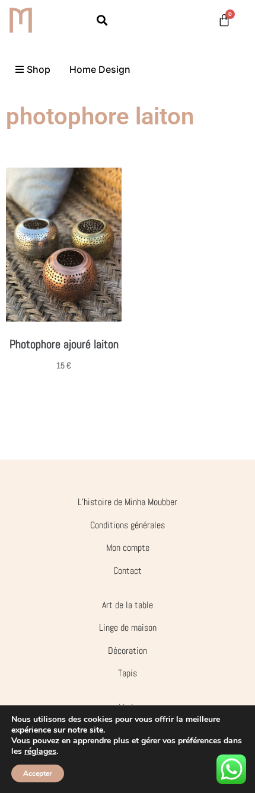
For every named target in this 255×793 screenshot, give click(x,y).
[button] (102, 20)
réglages (40, 751)
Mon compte (127, 547)
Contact (127, 570)
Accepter (37, 773)
